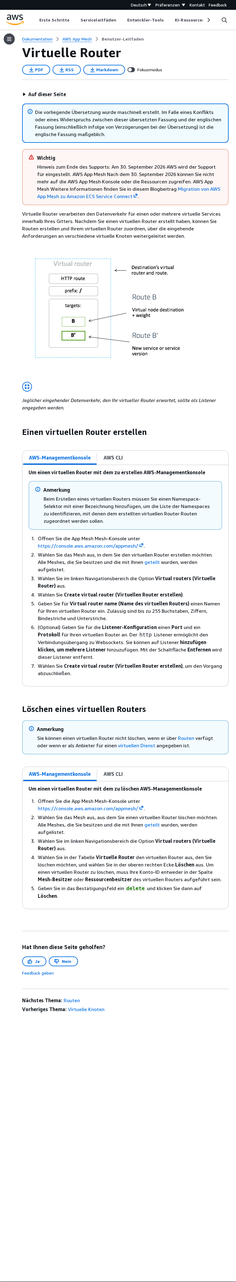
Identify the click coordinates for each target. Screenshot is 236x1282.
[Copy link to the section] (17, 432)
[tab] (60, 457)
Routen (186, 738)
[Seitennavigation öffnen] (9, 39)
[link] (123, 39)
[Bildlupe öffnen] (27, 387)
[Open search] (224, 20)
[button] (44, 94)
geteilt (152, 562)
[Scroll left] (35, 20)
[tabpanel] (125, 575)
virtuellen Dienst (136, 745)
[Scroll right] (208, 20)
